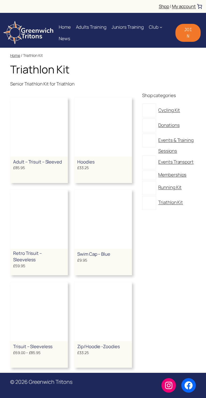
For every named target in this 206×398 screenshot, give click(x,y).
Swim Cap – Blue (93, 254)
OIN (188, 33)
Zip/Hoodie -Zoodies (98, 346)
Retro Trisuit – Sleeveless (27, 256)
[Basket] (199, 6)
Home (15, 55)
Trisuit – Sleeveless (33, 346)
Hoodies (85, 162)
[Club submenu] (161, 27)
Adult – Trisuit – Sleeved (37, 162)
